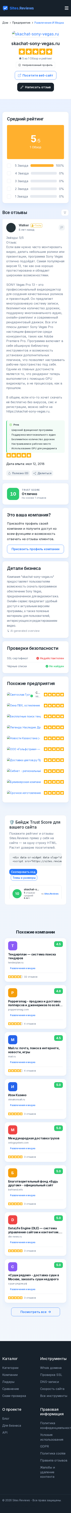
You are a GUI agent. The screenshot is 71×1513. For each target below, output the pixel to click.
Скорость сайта (52, 1389)
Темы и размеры (24, 877)
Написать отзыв (38, 87)
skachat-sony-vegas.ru (35, 43)
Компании (10, 1375)
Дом (5, 22)
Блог (5, 1418)
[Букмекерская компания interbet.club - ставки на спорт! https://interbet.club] (35, 782)
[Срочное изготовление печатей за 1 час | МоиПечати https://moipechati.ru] (35, 793)
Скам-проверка (14, 1396)
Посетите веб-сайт (38, 75)
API (5, 1432)
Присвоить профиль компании (35, 549)
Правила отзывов (53, 1460)
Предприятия (21, 22)
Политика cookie (53, 1453)
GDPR (44, 1446)
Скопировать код (23, 871)
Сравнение (10, 1389)
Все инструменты (53, 1396)
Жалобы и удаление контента (47, 1472)
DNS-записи (49, 1382)
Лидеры (8, 1382)
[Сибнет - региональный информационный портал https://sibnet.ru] (35, 771)
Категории (10, 1368)
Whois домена (51, 1368)
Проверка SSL (51, 1375)
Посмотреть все (33, 1312)
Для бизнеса (11, 1425)
